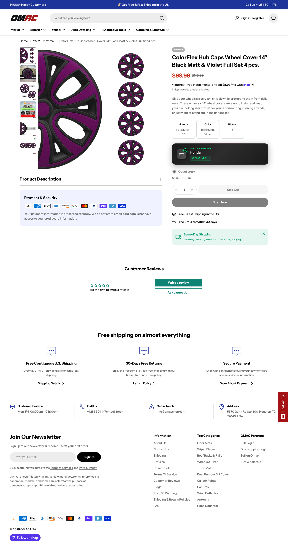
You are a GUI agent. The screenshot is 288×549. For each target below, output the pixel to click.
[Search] (161, 18)
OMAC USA (28, 529)
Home (24, 41)
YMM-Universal (43, 41)
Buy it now (220, 202)
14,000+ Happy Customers (28, 4)
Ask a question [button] (178, 292)
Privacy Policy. (88, 468)
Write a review (178, 283)
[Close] (263, 233)
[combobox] (108, 18)
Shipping (177, 89)
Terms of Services (61, 468)
